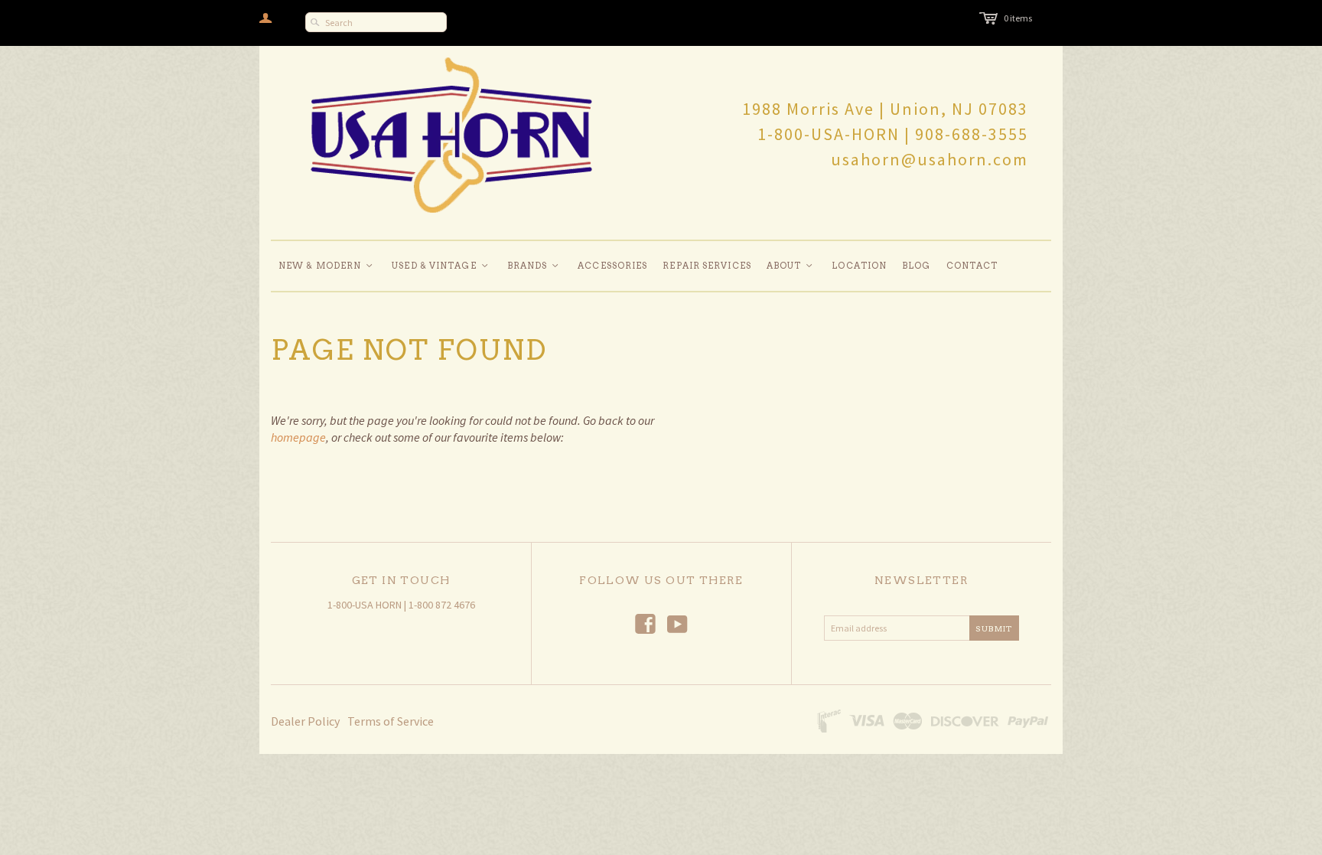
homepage (298, 437)
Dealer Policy (305, 721)
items (1018, 18)
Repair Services (707, 265)
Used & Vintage (441, 265)
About (791, 265)
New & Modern (326, 265)
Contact (972, 265)
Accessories (612, 265)
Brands (534, 265)
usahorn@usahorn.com (929, 159)
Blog (916, 265)
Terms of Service (390, 721)
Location (859, 265)
